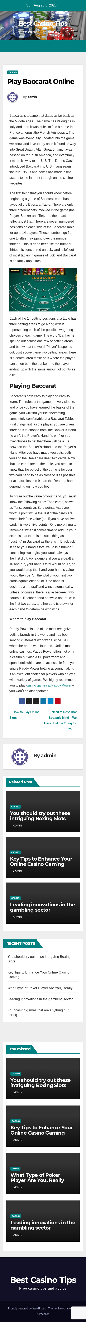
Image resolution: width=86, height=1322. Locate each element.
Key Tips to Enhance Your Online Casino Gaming (41, 861)
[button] (72, 46)
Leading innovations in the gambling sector (42, 907)
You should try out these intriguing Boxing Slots (40, 815)
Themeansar (42, 1314)
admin (32, 97)
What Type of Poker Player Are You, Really (40, 988)
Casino (13, 72)
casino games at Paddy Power (48, 685)
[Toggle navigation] (79, 46)
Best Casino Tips (43, 23)
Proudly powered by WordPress (27, 1308)
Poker (15, 1168)
